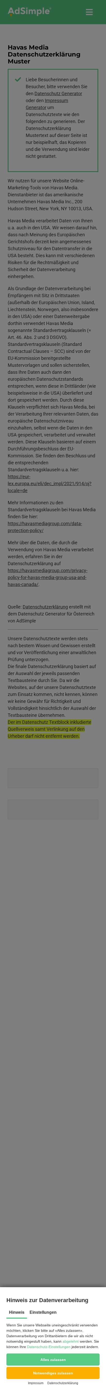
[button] (53, 1359)
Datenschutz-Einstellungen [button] (48, 1347)
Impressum (35, 1383)
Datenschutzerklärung (62, 1383)
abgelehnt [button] (71, 1341)
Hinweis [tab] (16, 1312)
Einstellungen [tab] (43, 1312)
